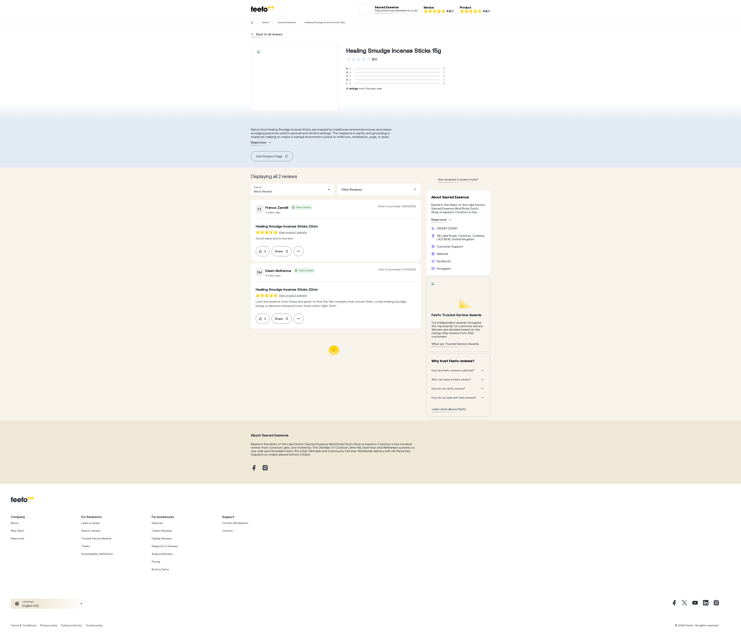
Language (27, 601)
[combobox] (292, 189)
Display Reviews (162, 538)
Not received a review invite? (458, 179)
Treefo (85, 546)
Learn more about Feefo (449, 409)
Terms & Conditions (23, 625)
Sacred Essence (287, 22)
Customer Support (450, 246)
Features (157, 523)
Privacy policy (48, 625)
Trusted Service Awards (96, 538)
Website (442, 253)
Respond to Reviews (165, 546)
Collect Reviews (162, 530)
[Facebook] (674, 603)
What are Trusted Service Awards (455, 343)
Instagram (444, 268)
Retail (265, 22)
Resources (17, 538)
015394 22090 (447, 228)
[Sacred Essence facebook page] (253, 468)
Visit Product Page (269, 156)
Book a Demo (160, 569)
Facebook (444, 261)
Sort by (257, 187)
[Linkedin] (705, 603)
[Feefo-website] (262, 9)
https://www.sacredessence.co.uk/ (396, 10)
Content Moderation (235, 523)
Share (279, 251)
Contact (227, 530)
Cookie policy (94, 625)
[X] (684, 603)
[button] (292, 189)
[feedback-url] (266, 232)
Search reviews (90, 530)
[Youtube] (695, 603)
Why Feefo (17, 530)
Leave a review (90, 523)
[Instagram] (716, 603)
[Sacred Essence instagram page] (265, 468)
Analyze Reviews (162, 553)
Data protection (71, 625)
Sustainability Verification (97, 553)
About (15, 523)
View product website (293, 232)
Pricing (156, 561)
